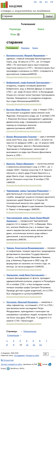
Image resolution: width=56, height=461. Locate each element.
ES (46, 2)
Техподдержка (19, 355)
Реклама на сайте (32, 355)
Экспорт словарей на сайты (11, 364)
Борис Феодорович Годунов (21, 136)
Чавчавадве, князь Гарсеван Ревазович (27, 191)
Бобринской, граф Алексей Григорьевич (28, 82)
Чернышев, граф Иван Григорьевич (25, 275)
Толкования (28, 24)
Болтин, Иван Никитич (18, 109)
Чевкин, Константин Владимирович (25, 248)
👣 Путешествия (7, 360)
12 (34, 345)
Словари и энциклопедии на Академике (25, 10)
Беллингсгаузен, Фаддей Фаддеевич (25, 55)
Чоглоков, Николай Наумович (22, 302)
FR (51, 2)
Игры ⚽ (15, 34)
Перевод (25, 48)
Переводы (15, 29)
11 (27, 345)
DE (40, 2)
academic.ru (11, 4)
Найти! (49, 16)
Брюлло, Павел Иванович (20, 163)
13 (40, 345)
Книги (41, 29)
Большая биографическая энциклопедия (23, 77)
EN (35, 2)
